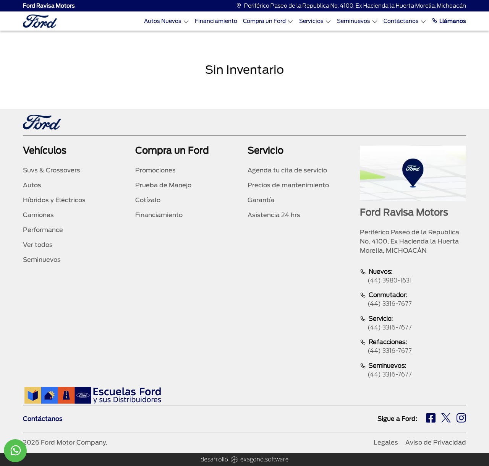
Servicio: (390, 323)
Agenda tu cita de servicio (287, 170)
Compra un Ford (264, 21)
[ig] (461, 419)
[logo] (40, 21)
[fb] (431, 419)
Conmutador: (390, 299)
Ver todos (38, 244)
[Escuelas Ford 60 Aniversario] (92, 395)
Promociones (155, 170)
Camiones (38, 215)
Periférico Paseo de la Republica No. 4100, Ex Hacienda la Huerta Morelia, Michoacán (355, 6)
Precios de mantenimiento (288, 185)
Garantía (261, 200)
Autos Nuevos (162, 21)
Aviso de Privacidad (435, 442)
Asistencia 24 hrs (274, 215)
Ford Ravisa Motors (49, 6)
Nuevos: (390, 276)
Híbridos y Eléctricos (54, 200)
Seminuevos (353, 21)
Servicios (311, 21)
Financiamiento (216, 21)
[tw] (446, 419)
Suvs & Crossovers (51, 170)
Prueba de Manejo (163, 185)
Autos (32, 185)
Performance (43, 230)
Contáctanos (401, 21)
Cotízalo (147, 200)
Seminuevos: (390, 370)
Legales (386, 442)
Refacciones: (390, 346)
